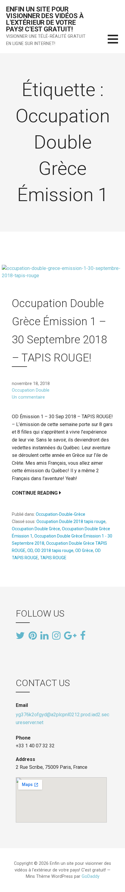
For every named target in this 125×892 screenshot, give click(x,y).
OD (30, 550)
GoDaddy (91, 876)
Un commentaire (28, 397)
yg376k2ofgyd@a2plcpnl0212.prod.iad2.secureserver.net (62, 718)
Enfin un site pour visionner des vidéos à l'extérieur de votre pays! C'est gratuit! (44, 19)
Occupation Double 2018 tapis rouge (71, 521)
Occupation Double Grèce (36, 528)
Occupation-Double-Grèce (60, 514)
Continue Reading (35, 493)
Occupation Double (30, 390)
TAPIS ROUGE (53, 557)
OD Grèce (84, 550)
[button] (116, 43)
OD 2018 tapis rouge (54, 550)
